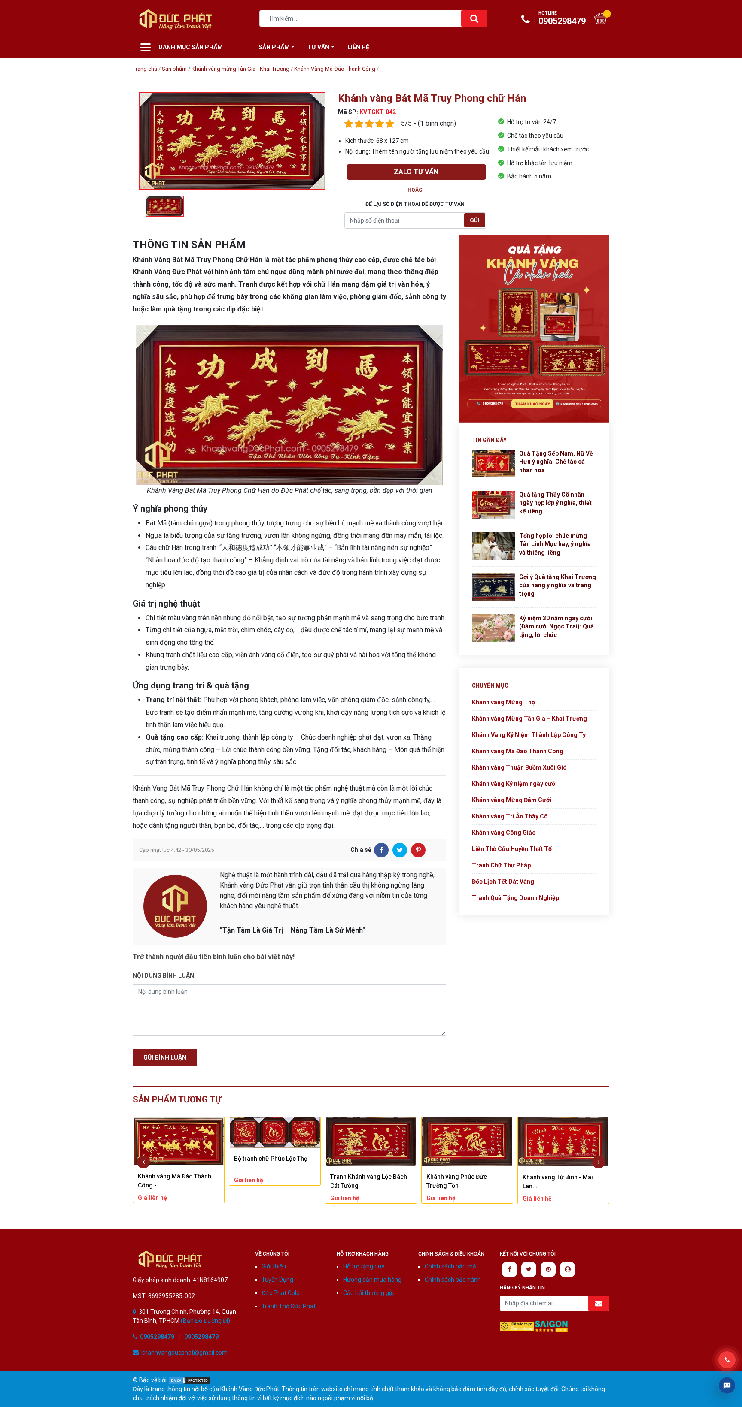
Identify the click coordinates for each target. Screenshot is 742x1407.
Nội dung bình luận (163, 975)
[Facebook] (381, 850)
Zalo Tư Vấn (416, 172)
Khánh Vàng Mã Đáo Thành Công (334, 69)
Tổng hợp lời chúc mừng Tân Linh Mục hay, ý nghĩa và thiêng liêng (555, 544)
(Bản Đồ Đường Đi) (204, 1320)
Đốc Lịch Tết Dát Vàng (503, 881)
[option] (232, 141)
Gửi (475, 220)
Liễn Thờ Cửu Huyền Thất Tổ (512, 848)
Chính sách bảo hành (453, 1279)
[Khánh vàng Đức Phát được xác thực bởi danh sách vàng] (517, 1325)
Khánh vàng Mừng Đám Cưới (511, 800)
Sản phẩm (174, 69)
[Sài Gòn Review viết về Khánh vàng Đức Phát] (551, 1325)
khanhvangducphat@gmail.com (184, 1352)
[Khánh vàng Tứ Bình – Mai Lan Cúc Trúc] (467, 1141)
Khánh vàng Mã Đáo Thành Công (517, 751)
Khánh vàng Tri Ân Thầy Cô (510, 816)
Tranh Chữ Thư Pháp (501, 865)
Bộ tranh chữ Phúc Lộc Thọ (174, 1158)
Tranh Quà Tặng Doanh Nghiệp (515, 897)
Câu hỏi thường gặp (369, 1292)
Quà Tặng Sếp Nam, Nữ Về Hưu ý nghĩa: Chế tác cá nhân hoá (556, 462)
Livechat (727, 1385)
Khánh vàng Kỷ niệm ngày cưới (514, 783)
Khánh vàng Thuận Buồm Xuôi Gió (519, 767)
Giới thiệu (274, 1266)
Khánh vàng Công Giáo (504, 832)
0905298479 (562, 18)
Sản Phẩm (274, 47)
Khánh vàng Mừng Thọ (503, 702)
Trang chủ (145, 69)
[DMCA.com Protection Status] (189, 1380)
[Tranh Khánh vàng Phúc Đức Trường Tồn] (371, 1141)
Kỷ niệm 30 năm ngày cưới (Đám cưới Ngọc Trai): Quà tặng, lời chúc (556, 626)
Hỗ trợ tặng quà (364, 1266)
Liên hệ (358, 47)
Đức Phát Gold (281, 1292)
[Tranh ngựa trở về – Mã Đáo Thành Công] (563, 1141)
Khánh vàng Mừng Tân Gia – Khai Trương (529, 718)
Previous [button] (143, 1162)
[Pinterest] (418, 850)
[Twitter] (400, 850)
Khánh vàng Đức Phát (176, 19)
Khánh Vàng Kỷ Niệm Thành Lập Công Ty (529, 734)
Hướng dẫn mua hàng (372, 1279)
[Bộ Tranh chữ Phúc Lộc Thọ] (179, 1132)
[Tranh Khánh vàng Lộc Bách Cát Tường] (275, 1141)
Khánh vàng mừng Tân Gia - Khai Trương (240, 69)
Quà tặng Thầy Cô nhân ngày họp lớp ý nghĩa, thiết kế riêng (555, 503)
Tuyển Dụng (277, 1279)
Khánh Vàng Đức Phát (170, 1259)
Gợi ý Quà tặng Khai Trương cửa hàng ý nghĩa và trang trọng (557, 585)
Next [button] (598, 1162)
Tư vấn (318, 47)
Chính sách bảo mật (451, 1266)
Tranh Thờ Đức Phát (289, 1306)
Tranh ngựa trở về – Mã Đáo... (563, 1176)
